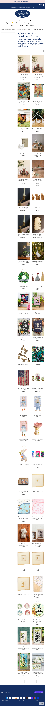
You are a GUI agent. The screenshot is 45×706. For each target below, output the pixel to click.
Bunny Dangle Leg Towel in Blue (37, 414)
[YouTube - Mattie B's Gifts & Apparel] (43, 30)
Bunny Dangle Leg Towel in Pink (23, 439)
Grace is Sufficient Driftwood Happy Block (37, 647)
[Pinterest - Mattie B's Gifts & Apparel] (40, 30)
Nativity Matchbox (23, 153)
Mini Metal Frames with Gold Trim (37, 389)
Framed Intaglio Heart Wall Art (23, 569)
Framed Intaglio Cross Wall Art (37, 569)
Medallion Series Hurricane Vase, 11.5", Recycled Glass (23, 180)
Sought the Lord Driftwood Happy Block (23, 647)
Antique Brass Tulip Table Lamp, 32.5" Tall (23, 262)
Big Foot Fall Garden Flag (23, 129)
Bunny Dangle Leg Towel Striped (23, 414)
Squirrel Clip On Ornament (37, 208)
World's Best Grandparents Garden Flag (23, 339)
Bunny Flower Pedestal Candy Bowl (37, 439)
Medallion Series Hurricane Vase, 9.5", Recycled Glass (38, 76)
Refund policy (19, 700)
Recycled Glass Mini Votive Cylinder (38, 154)
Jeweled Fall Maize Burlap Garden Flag (37, 102)
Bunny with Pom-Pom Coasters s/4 (23, 620)
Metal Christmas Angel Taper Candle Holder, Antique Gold (23, 209)
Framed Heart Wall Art (37, 491)
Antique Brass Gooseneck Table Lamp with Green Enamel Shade (37, 181)
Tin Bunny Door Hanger (23, 464)
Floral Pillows (37, 364)
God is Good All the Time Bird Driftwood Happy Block (38, 673)
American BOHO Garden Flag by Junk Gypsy (23, 389)
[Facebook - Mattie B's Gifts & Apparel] (35, 30)
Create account (34, 4)
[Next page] (35, 681)
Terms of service (33, 700)
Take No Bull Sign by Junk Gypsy (37, 338)
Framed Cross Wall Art (23, 594)
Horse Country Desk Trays (23, 492)
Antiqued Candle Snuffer (23, 364)
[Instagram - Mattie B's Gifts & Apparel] (38, 30)
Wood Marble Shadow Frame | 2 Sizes (37, 544)
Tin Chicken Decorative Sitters (37, 287)
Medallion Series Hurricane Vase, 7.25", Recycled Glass (23, 76)
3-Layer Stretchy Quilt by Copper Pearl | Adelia (37, 517)
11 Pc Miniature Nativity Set (37, 129)
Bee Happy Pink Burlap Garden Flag (37, 312)
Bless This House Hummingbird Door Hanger (37, 621)
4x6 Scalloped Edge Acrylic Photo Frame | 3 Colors (37, 466)
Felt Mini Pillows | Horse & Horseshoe (23, 544)
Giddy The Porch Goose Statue (37, 262)
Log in (29, 4)
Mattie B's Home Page (6, 29)
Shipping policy (40, 700)
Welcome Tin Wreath (23, 286)
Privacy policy (26, 700)
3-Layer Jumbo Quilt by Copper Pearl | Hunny (37, 595)
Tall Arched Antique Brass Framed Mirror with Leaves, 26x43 (38, 236)
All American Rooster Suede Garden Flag (23, 312)
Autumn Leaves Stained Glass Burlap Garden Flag (23, 103)
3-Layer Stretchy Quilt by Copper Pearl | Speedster (23, 518)
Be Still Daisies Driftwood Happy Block (23, 672)
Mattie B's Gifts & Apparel (9, 700)
